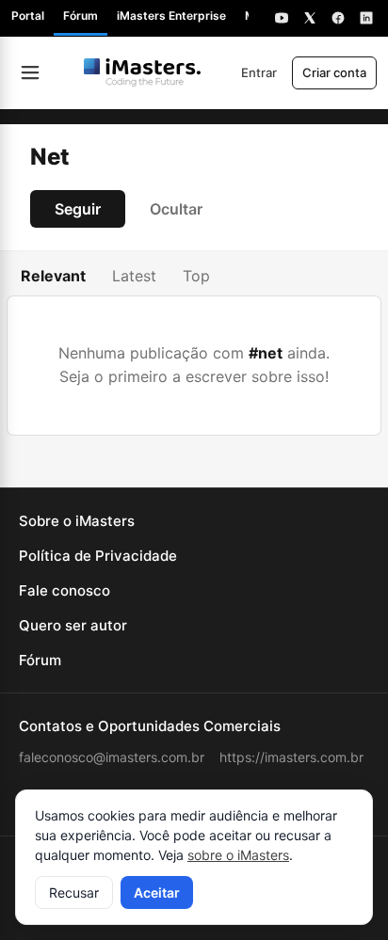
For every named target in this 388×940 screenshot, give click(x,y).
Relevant (53, 275)
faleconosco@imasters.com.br (111, 757)
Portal (27, 15)
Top (196, 275)
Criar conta (334, 72)
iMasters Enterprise (171, 15)
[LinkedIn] (366, 18)
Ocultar (176, 208)
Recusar (74, 892)
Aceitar (157, 892)
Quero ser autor (73, 625)
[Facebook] (338, 18)
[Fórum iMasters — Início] (142, 72)
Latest (134, 275)
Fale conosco (64, 590)
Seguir (78, 208)
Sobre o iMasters (77, 521)
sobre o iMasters (238, 855)
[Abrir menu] (30, 72)
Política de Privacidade (98, 556)
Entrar (259, 72)
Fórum (80, 15)
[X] (309, 18)
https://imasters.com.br (291, 757)
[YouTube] (281, 18)
